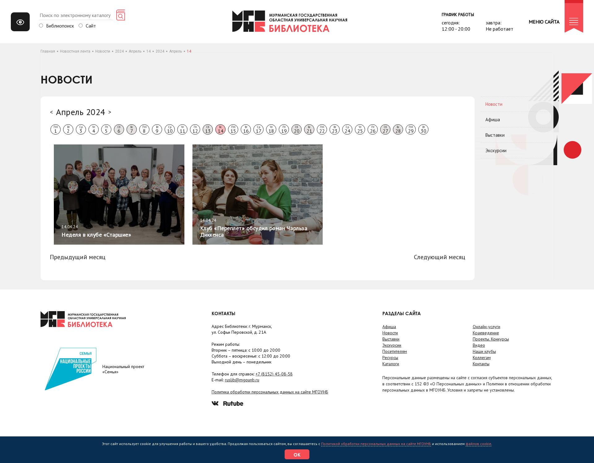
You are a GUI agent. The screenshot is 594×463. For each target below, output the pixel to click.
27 (385, 129)
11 (182, 129)
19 (284, 129)
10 (170, 129)
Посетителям (394, 351)
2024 (119, 51)
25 (360, 129)
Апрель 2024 (80, 112)
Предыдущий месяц (77, 257)
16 (246, 129)
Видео (479, 345)
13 (208, 129)
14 (148, 51)
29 (411, 129)
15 (233, 129)
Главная (48, 51)
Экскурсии (495, 150)
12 (195, 129)
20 (296, 129)
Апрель (135, 51)
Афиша (492, 119)
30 (423, 129)
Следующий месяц (439, 257)
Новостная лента (75, 51)
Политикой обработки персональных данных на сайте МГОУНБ (376, 443)
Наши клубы (484, 351)
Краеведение (486, 333)
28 (398, 129)
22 (322, 129)
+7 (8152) (274, 374)
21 (309, 129)
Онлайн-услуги (486, 326)
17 (258, 129)
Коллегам (482, 357)
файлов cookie (478, 443)
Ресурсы (390, 357)
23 (335, 129)
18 (271, 129)
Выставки (495, 135)
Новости (102, 51)
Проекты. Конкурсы (491, 339)
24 (347, 129)
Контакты (481, 364)
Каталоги (390, 364)
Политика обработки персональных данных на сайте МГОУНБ (270, 392)
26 (373, 129)
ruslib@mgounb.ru (242, 380)
